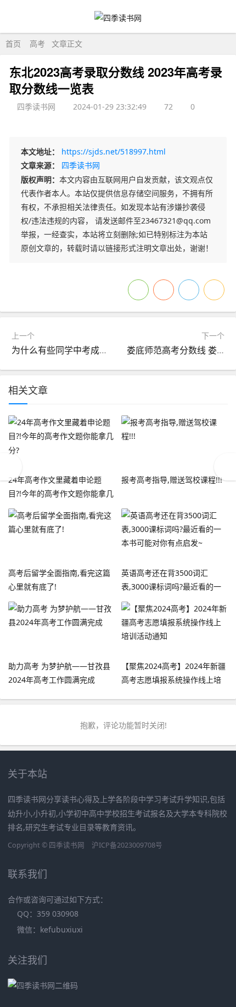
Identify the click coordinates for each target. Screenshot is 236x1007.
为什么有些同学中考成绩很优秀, (74, 350)
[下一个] (225, 466)
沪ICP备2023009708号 (127, 845)
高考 (37, 43)
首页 (13, 43)
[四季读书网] (118, 18)
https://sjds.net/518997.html (113, 151)
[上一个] (11, 466)
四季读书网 (80, 165)
